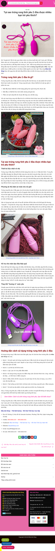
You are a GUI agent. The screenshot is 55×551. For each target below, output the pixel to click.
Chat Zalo (5, 540)
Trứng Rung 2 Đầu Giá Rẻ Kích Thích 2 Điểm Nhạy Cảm (23, 156)
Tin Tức (27, 9)
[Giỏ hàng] (51, 3)
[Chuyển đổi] (53, 458)
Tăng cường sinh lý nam (8, 480)
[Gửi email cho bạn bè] (29, 437)
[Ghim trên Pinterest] (32, 437)
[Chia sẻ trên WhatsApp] (19, 437)
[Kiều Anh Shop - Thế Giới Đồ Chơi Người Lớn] (4, 3)
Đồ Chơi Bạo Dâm (6, 461)
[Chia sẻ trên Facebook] (22, 437)
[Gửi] (41, 3)
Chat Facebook (6, 543)
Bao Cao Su (4, 458)
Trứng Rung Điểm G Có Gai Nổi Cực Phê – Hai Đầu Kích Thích (22, 258)
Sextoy (3, 477)
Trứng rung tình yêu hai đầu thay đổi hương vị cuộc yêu (23, 345)
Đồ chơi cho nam (6, 464)
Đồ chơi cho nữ (5, 467)
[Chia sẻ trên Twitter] (26, 437)
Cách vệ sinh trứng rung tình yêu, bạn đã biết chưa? (32, 397)
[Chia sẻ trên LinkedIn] (35, 437)
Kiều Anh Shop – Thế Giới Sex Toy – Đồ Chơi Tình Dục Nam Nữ (28, 422)
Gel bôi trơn (4, 470)
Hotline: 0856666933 (8, 547)
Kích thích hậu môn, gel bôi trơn (10, 474)
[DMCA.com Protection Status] (7, 513)
